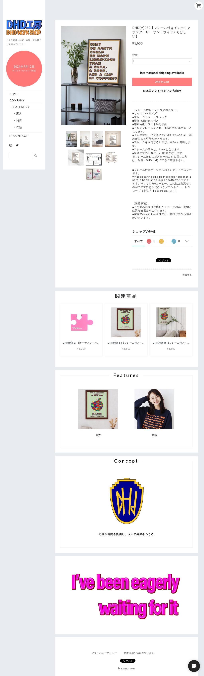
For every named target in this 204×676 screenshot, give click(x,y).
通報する (187, 275)
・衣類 (19, 127)
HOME (14, 94)
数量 (135, 55)
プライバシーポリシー (104, 652)
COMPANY (17, 100)
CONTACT (20, 135)
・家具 (19, 113)
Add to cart (162, 81)
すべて (138, 241)
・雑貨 (19, 120)
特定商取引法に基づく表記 (139, 652)
